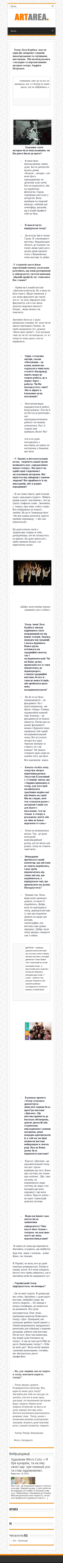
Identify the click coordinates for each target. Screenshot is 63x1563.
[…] (46, 1498)
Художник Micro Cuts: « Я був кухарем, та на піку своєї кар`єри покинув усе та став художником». (30, 1465)
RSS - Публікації (20, 1541)
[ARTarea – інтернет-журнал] (31, 19)
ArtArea (13, 1509)
